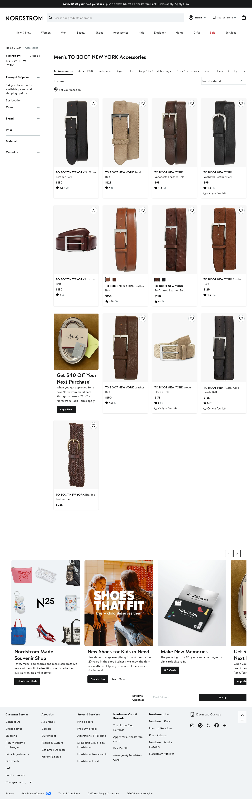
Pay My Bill (120, 748)
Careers (46, 729)
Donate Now (98, 679)
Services (230, 32)
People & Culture (52, 743)
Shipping (11, 736)
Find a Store (85, 722)
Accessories (120, 32)
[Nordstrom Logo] (24, 18)
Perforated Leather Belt (169, 288)
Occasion (12, 152)
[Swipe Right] (237, 553)
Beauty (81, 32)
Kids (141, 32)
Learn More (118, 679)
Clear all (35, 55)
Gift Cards (170, 670)
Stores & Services (88, 714)
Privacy (10, 793)
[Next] (244, 71)
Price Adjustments (17, 754)
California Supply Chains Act (103, 793)
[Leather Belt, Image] (76, 239)
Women (46, 32)
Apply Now (182, 4)
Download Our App (208, 714)
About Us (48, 714)
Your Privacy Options (32, 793)
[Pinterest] (200, 726)
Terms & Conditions (69, 793)
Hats (220, 71)
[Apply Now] (76, 341)
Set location (13, 100)
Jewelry (232, 71)
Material (11, 141)
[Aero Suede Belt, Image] (223, 348)
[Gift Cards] (192, 603)
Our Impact (49, 736)
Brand (10, 119)
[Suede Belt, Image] (125, 132)
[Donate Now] (118, 603)
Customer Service (17, 714)
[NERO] (163, 279)
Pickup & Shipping (18, 77)
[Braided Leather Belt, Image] (76, 455)
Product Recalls (15, 775)
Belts (130, 71)
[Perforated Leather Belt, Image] (174, 239)
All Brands (48, 722)
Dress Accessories (187, 71)
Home (179, 32)
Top (242, 720)
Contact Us (13, 722)
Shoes (99, 32)
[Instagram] (192, 726)
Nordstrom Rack (159, 721)
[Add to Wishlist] (93, 103)
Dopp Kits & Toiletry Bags (154, 71)
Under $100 (85, 71)
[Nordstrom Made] (45, 603)
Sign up (223, 697)
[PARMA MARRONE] (114, 279)
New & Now (23, 32)
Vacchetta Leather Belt (169, 174)
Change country (16, 782)
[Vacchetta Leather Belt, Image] (174, 132)
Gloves (207, 71)
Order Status (14, 729)
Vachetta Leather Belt (217, 174)
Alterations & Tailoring (91, 736)
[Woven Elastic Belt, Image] (174, 348)
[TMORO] (157, 279)
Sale (212, 32)
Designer (160, 32)
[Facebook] (216, 726)
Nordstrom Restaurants (92, 754)
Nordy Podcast (51, 757)
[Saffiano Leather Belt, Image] (76, 132)
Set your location (70, 90)
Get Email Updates (53, 750)
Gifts (197, 32)
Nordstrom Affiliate (161, 754)
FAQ (8, 768)
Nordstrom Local (88, 761)
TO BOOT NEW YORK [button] (16, 63)
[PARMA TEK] (108, 279)
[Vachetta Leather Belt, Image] (223, 132)
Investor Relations (160, 728)
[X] (208, 726)
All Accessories (63, 71)
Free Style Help (87, 729)
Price (9, 130)
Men (63, 32)
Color (9, 107)
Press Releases (158, 735)
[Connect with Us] (224, 726)
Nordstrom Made (27, 681)
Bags (119, 71)
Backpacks (104, 71)
